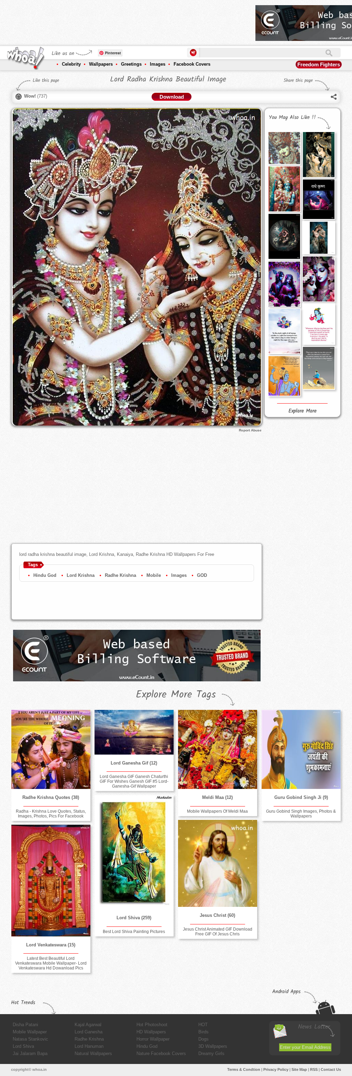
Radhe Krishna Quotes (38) (50, 797)
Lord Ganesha (88, 1031)
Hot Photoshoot (151, 1024)
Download (172, 97)
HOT (203, 1024)
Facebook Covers (192, 64)
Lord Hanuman (89, 1046)
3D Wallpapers (212, 1046)
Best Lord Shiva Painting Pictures (134, 931)
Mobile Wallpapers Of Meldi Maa (217, 811)
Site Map (299, 1069)
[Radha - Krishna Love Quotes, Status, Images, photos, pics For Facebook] (50, 749)
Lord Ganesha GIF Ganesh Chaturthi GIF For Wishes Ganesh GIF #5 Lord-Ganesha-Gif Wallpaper (134, 781)
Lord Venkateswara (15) (50, 944)
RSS (314, 1069)
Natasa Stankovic (30, 1039)
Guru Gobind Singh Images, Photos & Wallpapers (301, 814)
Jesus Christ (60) (217, 915)
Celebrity (71, 64)
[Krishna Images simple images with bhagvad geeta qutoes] (284, 376)
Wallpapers (101, 64)
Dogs (203, 1039)
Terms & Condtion (243, 1069)
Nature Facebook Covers (161, 1053)
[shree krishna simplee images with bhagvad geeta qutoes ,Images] (318, 324)
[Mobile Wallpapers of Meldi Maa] (217, 749)
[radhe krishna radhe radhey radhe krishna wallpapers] (284, 236)
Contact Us (331, 1069)
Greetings (131, 64)
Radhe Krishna (120, 575)
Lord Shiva (23, 1046)
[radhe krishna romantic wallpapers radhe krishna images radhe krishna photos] (284, 188)
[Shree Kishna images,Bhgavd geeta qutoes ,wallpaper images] (318, 368)
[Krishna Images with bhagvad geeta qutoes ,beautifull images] (284, 331)
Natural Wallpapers (93, 1053)
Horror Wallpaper (152, 1039)
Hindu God (44, 575)
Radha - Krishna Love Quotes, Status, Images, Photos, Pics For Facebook (51, 814)
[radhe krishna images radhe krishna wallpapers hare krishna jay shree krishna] (284, 284)
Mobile (153, 575)
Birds (203, 1031)
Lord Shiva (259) (134, 917)
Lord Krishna (81, 575)
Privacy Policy (275, 1069)
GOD (202, 575)
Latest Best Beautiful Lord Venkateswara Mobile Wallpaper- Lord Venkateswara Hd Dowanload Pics (51, 963)
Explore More (302, 411)
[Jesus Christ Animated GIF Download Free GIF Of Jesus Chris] (217, 863)
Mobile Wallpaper (30, 1031)
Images (157, 64)
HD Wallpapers (151, 1031)
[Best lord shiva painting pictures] (134, 852)
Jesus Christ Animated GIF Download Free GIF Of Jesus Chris (217, 931)
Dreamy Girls (211, 1053)
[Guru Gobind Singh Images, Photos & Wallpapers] (301, 749)
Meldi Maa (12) (217, 797)
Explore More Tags (176, 695)
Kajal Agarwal (88, 1024)
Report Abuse (250, 430)
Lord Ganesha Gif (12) (134, 763)
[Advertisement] (125, 20)
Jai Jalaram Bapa (30, 1053)
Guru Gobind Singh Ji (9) (301, 797)
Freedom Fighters (318, 64)
